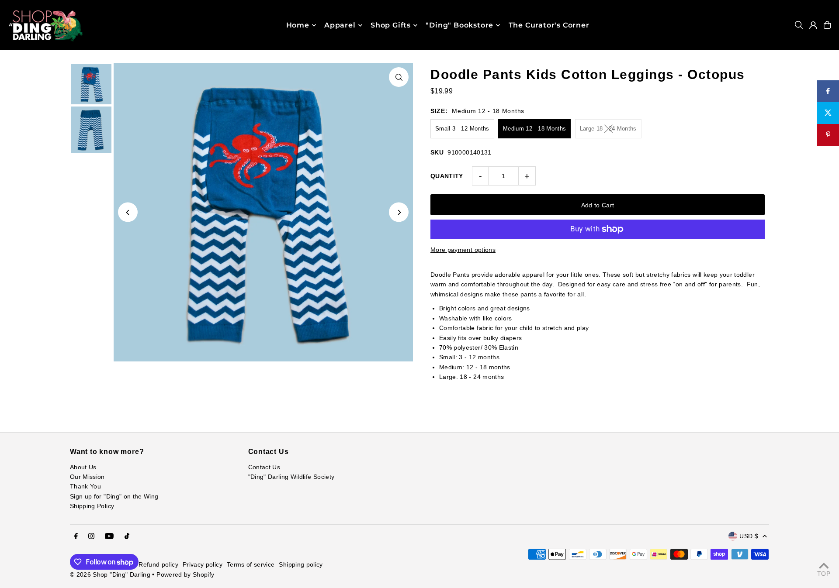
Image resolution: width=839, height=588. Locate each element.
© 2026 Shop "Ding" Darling (110, 574)
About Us (83, 467)
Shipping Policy (92, 505)
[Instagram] (91, 536)
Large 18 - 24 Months (608, 128)
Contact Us (264, 467)
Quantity (446, 175)
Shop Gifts (391, 25)
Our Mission (87, 476)
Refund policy (158, 564)
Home (297, 25)
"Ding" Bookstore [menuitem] (459, 25)
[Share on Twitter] (828, 113)
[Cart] (827, 25)
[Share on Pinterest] (828, 135)
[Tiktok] (127, 536)
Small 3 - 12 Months (462, 128)
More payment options (463, 249)
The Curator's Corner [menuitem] (549, 25)
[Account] (813, 25)
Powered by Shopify (185, 574)
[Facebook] (76, 536)
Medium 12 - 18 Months (534, 128)
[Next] (399, 212)
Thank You (85, 486)
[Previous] (128, 212)
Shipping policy (300, 564)
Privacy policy (202, 564)
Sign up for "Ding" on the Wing (114, 496)
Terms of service (251, 564)
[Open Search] (799, 25)
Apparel (340, 25)
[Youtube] (109, 536)
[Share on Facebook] (828, 91)
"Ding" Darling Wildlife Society (291, 476)
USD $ (748, 536)
